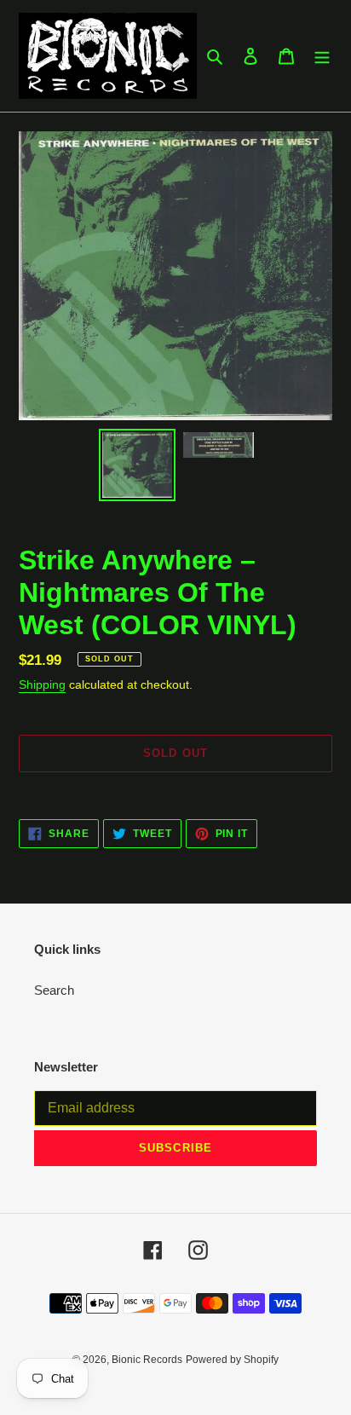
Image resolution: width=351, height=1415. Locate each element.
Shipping (42, 684)
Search (54, 990)
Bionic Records (147, 1360)
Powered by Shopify (232, 1360)
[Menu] (322, 56)
